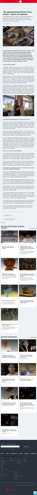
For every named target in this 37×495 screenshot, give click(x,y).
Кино (7, 453)
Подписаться (26, 446)
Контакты (16, 478)
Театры (2, 472)
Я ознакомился (4, 448)
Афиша (24, 459)
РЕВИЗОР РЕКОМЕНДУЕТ (6, 322)
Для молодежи (12, 460)
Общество (33, 453)
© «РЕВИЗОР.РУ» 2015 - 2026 (14, 489)
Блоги (2, 467)
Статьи (2, 459)
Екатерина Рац (7, 23)
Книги (11, 471)
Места (2, 471)
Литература (14, 453)
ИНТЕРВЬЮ (28, 8)
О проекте (16, 471)
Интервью (8, 4)
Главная (2, 4)
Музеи (5, 4)
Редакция (16, 472)
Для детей (11, 459)
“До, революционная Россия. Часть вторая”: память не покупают (21, 4)
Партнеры (16, 477)
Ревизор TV (3, 463)
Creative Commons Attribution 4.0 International (26, 485)
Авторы (15, 474)
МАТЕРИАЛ (32, 8)
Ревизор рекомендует (25, 461)
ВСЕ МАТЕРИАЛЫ (33, 228)
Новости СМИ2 (3, 222)
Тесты (2, 466)
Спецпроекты (19, 460)
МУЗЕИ (25, 8)
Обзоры (2, 464)
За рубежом (18, 463)
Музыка (27, 453)
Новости (18, 459)
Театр (2, 453)
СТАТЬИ (4, 244)
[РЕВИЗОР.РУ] (18, 1)
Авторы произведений (18, 475)
